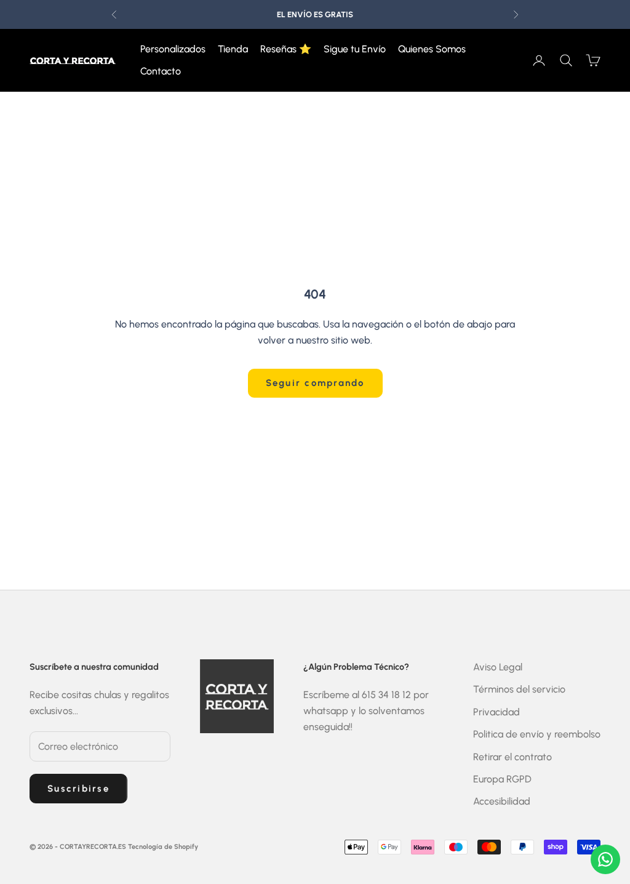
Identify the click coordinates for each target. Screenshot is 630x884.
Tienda (233, 49)
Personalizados (172, 49)
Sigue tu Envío (355, 49)
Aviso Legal (497, 667)
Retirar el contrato (512, 757)
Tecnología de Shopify (163, 847)
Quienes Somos (432, 49)
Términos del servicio (519, 689)
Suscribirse (78, 788)
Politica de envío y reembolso (536, 734)
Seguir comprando (315, 382)
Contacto (160, 71)
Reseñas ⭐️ (285, 49)
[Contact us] (605, 859)
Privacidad (496, 712)
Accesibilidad (501, 801)
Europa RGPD (502, 779)
